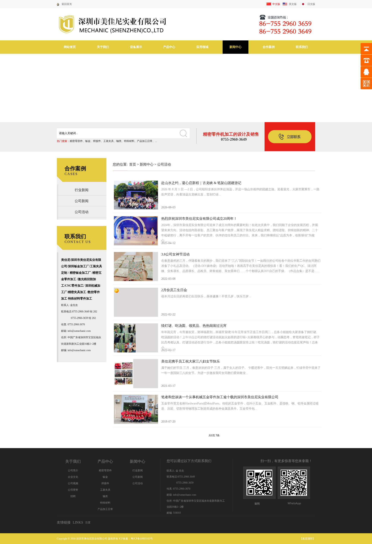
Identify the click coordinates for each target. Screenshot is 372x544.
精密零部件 (76, 141)
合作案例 (269, 47)
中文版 (276, 4)
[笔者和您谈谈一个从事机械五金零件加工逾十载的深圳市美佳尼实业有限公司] (136, 409)
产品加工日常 (144, 141)
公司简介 (73, 470)
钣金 (87, 141)
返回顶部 (307, 538)
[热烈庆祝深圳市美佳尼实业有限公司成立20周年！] (136, 230)
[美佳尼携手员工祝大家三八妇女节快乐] (136, 373)
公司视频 (73, 483)
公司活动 (81, 212)
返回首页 (67, 4)
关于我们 (103, 47)
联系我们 (302, 47)
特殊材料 (129, 141)
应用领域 (202, 47)
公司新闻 (81, 201)
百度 (87, 522)
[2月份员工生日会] (136, 302)
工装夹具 (108, 141)
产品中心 (169, 47)
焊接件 (97, 141)
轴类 (118, 141)
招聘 (73, 496)
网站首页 (70, 47)
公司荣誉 (73, 489)
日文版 (311, 4)
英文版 (293, 4)
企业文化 (73, 476)
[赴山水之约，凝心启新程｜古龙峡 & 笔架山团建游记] (136, 195)
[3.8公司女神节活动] (136, 266)
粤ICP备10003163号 (142, 538)
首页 (132, 164)
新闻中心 (235, 47)
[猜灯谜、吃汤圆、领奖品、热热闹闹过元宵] (136, 337)
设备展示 (136, 47)
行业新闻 (81, 190)
